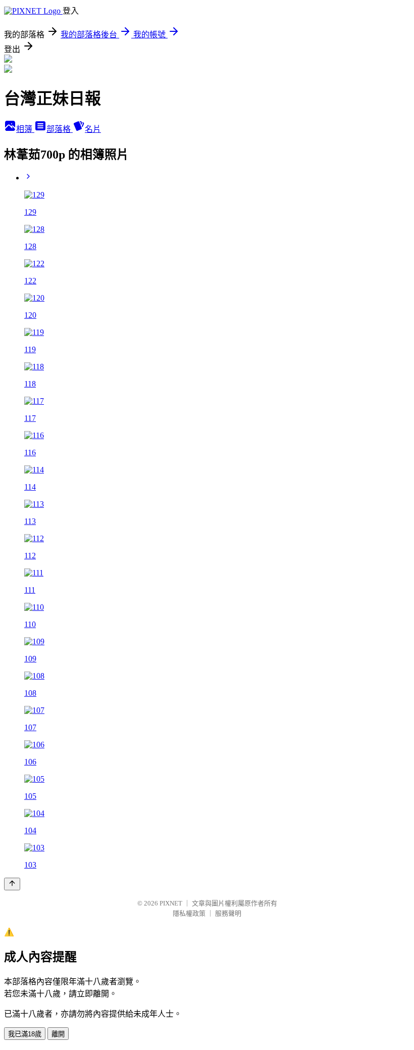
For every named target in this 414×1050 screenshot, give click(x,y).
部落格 (59, 129)
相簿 (25, 129)
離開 (58, 1034)
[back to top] (12, 884)
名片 (93, 129)
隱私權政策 (189, 913)
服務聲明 (228, 913)
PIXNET (171, 903)
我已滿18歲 (24, 1034)
